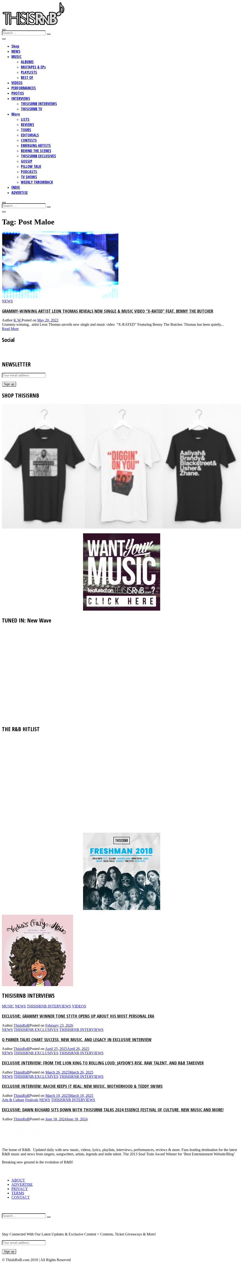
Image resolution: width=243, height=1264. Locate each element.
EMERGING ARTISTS (36, 145)
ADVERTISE (19, 192)
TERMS (17, 1193)
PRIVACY (19, 1189)
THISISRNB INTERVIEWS (39, 103)
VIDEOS (17, 82)
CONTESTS (29, 140)
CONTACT (20, 1197)
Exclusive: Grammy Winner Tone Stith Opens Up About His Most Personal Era (78, 1016)
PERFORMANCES (23, 88)
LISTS (25, 119)
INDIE (15, 187)
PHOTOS (17, 93)
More (15, 114)
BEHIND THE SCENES (36, 150)
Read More (10, 329)
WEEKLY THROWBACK (37, 182)
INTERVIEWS (20, 98)
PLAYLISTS (29, 72)
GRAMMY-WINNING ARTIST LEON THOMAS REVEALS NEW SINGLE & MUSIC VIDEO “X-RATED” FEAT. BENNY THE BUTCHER (107, 311)
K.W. (18, 320)
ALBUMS (27, 61)
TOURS (26, 129)
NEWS (15, 51)
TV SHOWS (29, 177)
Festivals (31, 1100)
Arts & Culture (13, 1100)
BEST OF (27, 77)
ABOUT (18, 1180)
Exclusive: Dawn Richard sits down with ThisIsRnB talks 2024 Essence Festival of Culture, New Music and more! (113, 1110)
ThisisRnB (22, 1025)
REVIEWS (27, 124)
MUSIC (16, 56)
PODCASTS (29, 171)
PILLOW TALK (31, 166)
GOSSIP (26, 161)
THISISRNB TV (31, 109)
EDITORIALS (30, 135)
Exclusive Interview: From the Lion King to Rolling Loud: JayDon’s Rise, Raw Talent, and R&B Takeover (103, 1063)
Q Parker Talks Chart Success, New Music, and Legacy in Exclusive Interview (77, 1039)
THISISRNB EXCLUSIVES (38, 156)
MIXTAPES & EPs (33, 67)
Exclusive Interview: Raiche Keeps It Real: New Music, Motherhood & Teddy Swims (82, 1086)
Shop (15, 46)
